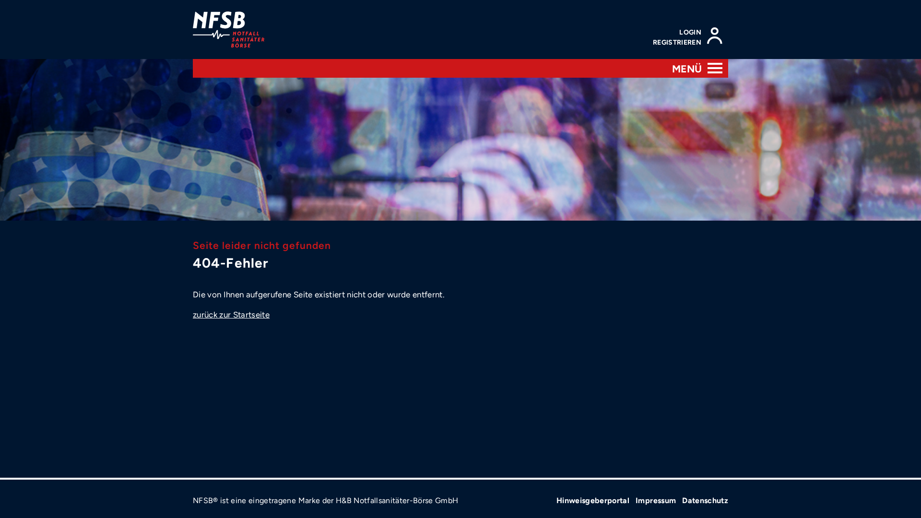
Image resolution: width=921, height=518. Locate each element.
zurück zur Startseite (231, 314)
